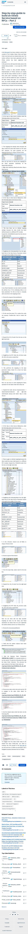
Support (21, 926)
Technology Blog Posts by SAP (9, 5)
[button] (7, 38)
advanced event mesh (6, 799)
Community (10, 2)
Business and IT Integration (12, 803)
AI (14, 799)
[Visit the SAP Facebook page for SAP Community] (10, 914)
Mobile (11, 42)
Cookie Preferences (7, 930)
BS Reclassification (18, 801)
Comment (7, 782)
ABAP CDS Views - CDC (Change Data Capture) (11, 794)
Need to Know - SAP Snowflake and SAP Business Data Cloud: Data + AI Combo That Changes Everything (13, 826)
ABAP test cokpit (15, 796)
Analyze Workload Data (7, 801)
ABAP (3, 791)
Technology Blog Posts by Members (12, 821)
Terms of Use (21, 918)
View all (4, 907)
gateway (4, 756)
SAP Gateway (5, 42)
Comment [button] (22, 765)
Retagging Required (6, 759)
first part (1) (8, 52)
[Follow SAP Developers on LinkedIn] (17, 914)
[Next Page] (15, 810)
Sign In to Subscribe (19, 27)
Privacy (7, 918)
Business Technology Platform (8, 808)
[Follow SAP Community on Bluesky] (12, 914)
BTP (3, 803)
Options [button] (13, 30)
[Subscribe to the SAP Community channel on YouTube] (15, 914)
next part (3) (23, 745)
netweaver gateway (16, 756)
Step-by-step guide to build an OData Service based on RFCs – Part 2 (13, 17)
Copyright (7, 922)
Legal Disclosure (21, 922)
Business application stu (7, 806)
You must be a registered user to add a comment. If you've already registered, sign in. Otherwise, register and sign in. (13, 777)
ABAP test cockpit (5, 796)
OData (23, 756)
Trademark (7, 926)
